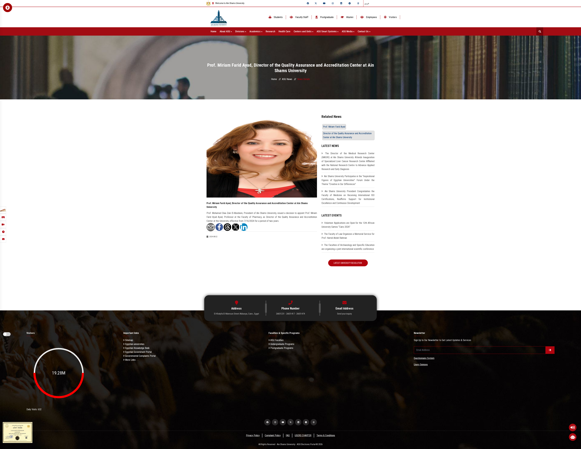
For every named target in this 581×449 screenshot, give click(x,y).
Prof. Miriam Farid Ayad (334, 126)
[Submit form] (550, 350)
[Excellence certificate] (17, 432)
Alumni (349, 17)
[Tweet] (235, 226)
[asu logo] (218, 17)
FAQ (288, 435)
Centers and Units (303, 31)
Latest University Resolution (348, 263)
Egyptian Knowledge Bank (137, 348)
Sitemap (129, 340)
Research (270, 31)
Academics (255, 31)
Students (278, 17)
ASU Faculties (277, 340)
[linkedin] (341, 3)
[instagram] (332, 3)
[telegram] (349, 3)
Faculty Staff (301, 17)
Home (213, 31)
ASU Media (347, 31)
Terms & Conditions (326, 435)
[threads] (358, 3)
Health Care (284, 31)
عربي (366, 3)
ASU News (287, 79)
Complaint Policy (273, 435)
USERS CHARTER (303, 435)
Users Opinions (421, 364)
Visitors (392, 17)
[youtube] (324, 3)
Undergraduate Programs (282, 344)
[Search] (539, 31)
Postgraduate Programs (281, 348)
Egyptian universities (134, 344)
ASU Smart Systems (327, 31)
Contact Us (363, 31)
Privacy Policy (253, 435)
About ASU (225, 31)
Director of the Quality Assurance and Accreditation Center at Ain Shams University (347, 135)
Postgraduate (327, 17)
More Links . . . (132, 359)
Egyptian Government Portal (138, 352)
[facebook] (308, 3)
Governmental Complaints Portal (140, 355)
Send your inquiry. (344, 313)
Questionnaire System (424, 358)
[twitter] (315, 3)
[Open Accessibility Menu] (7, 7)
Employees (371, 17)
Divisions (240, 31)
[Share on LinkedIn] (244, 226)
